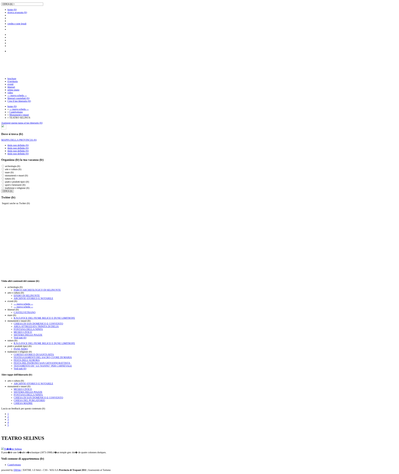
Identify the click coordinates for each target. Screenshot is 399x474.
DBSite (17, 470)
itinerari (11, 87)
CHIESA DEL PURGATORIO (29, 400)
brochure (11, 78)
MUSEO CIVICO (23, 332)
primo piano (13, 89)
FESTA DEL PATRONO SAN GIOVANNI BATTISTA (42, 363)
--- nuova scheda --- (17, 95)
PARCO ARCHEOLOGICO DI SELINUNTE (37, 290)
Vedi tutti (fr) (20, 337)
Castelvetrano (16, 112)
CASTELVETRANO (25, 312)
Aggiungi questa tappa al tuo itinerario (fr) (22, 123)
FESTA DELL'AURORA (27, 360)
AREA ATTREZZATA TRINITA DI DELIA (36, 326)
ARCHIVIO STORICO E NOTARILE (33, 298)
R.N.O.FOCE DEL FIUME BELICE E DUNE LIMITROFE (44, 318)
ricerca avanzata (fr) (17, 12)
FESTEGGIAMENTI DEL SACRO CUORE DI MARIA (43, 357)
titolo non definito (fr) (18, 145)
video (10, 92)
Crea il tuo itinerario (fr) (19, 101)
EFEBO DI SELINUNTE (27, 295)
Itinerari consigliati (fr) (18, 98)
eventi (10, 84)
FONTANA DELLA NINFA (28, 329)
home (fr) (12, 9)
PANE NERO (21, 349)
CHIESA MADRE (23, 403)
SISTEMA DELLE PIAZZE (28, 335)
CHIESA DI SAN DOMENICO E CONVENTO (38, 323)
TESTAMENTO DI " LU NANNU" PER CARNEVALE (43, 365)
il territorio (12, 81)
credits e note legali (16, 23)
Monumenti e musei (19, 114)
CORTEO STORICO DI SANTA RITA (34, 354)
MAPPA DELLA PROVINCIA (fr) (19, 140)
